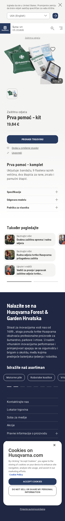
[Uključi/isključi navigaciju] (61, 28)
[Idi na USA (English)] (55, 16)
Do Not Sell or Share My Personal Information (32, 490)
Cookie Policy (16, 474)
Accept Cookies (32, 481)
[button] (53, 49)
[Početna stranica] (5, 28)
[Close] (54, 445)
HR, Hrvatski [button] (18, 30)
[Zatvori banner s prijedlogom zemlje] (60, 5)
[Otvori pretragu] (52, 28)
